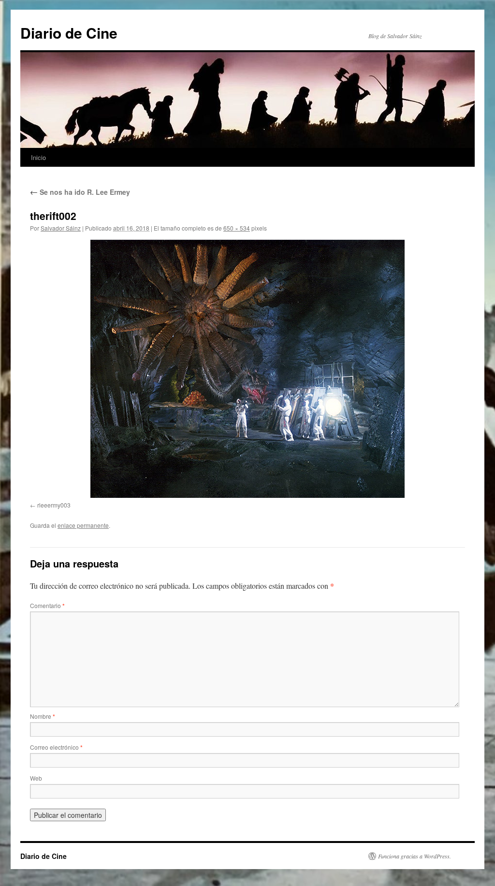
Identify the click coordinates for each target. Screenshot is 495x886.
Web (36, 778)
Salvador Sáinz (61, 228)
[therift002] (247, 369)
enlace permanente (83, 525)
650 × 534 (236, 228)
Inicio (38, 157)
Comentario (47, 605)
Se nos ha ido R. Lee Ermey (80, 192)
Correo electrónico (56, 747)
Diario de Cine (68, 32)
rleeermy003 (54, 505)
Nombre (42, 716)
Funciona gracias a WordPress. (414, 856)
